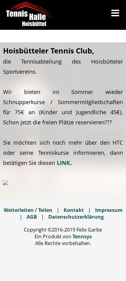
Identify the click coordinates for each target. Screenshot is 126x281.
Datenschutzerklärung (76, 216)
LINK (63, 162)
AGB (32, 216)
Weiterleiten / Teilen (28, 210)
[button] (115, 13)
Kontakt (74, 210)
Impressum (109, 210)
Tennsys (82, 236)
